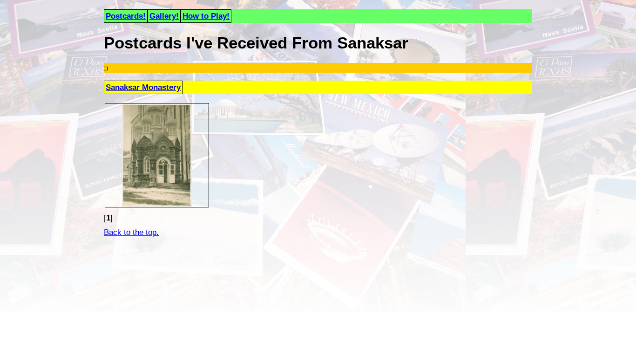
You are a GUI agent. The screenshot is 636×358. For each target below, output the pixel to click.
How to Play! (206, 16)
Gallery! (164, 16)
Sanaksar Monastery (143, 87)
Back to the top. (131, 232)
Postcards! (126, 16)
